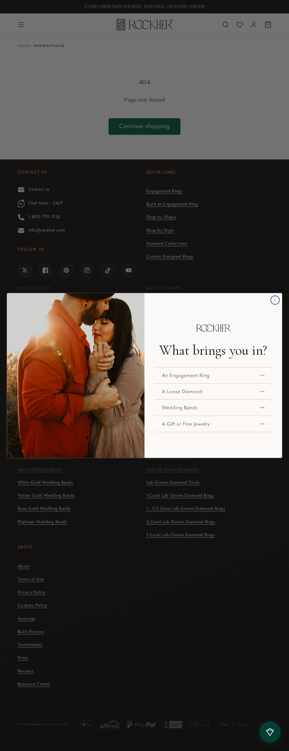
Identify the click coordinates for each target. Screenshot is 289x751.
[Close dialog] (275, 300)
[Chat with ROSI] (270, 732)
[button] (213, 375)
